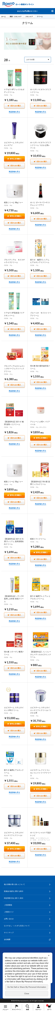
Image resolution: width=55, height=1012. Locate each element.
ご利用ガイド (9, 912)
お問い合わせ (9, 919)
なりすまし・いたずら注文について (17, 926)
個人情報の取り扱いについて (14, 884)
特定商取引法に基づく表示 (13, 898)
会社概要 (7, 939)
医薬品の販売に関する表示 (13, 891)
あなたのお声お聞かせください (27, 11)
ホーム (3, 16)
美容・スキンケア (15, 16)
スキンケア (29, 16)
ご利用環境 (8, 905)
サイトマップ (9, 933)
